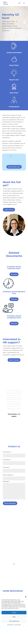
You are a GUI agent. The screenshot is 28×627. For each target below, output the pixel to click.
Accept (14, 612)
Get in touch (14, 360)
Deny (14, 617)
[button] (25, 597)
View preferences (14, 621)
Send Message (10, 503)
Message (6, 481)
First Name (7, 452)
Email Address (8, 475)
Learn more (8, 210)
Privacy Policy (17, 624)
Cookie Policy (10, 624)
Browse (14, 274)
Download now (14, 167)
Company (6, 467)
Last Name (7, 459)
